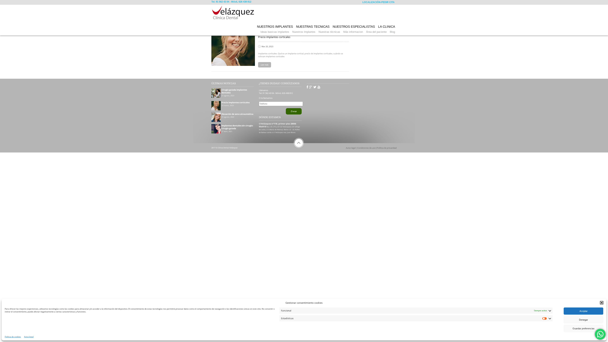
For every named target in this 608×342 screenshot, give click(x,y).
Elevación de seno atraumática (237, 114)
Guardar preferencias (584, 328)
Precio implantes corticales (236, 102)
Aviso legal (29, 336)
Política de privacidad (387, 147)
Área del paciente (376, 31)
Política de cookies (13, 336)
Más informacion (353, 31)
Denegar (583, 319)
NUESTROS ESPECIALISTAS (354, 26)
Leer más (265, 64)
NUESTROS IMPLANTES (275, 26)
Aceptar (584, 311)
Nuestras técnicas (329, 31)
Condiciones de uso (366, 147)
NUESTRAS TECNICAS (312, 26)
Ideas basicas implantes (274, 31)
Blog (392, 31)
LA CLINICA (386, 26)
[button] (601, 302)
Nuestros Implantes (303, 31)
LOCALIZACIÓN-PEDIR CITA (378, 2)
